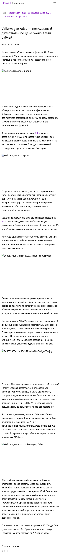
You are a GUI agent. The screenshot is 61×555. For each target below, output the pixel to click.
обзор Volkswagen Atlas (16, 16)
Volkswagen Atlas (17, 12)
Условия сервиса (11, 545)
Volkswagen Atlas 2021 (39, 12)
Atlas (37, 133)
